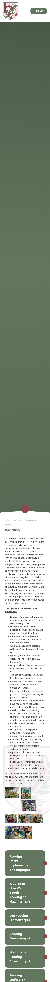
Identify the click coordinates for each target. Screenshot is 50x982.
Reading (9, 524)
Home (7, 521)
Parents (18, 521)
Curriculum (31, 521)
